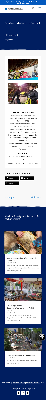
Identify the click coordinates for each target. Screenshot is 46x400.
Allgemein (9, 39)
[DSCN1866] (23, 79)
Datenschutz (21, 389)
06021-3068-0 (12, 2)
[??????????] (23, 104)
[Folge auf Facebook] (18, 393)
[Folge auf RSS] (27, 393)
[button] (39, 10)
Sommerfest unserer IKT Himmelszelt (21, 356)
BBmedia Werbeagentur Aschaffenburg (26, 383)
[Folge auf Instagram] (23, 393)
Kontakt (13, 389)
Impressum (31, 389)
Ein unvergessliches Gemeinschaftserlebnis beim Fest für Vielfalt (21, 308)
